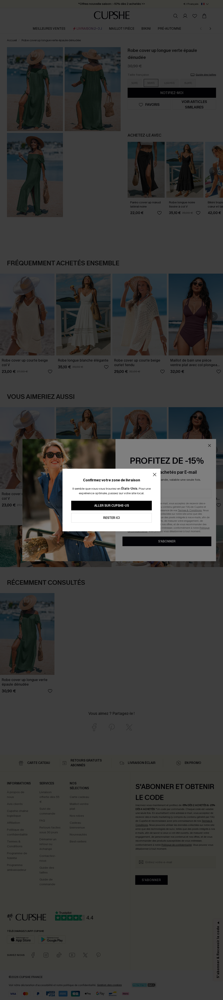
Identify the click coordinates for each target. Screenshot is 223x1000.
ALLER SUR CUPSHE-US (111, 506)
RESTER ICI (111, 518)
